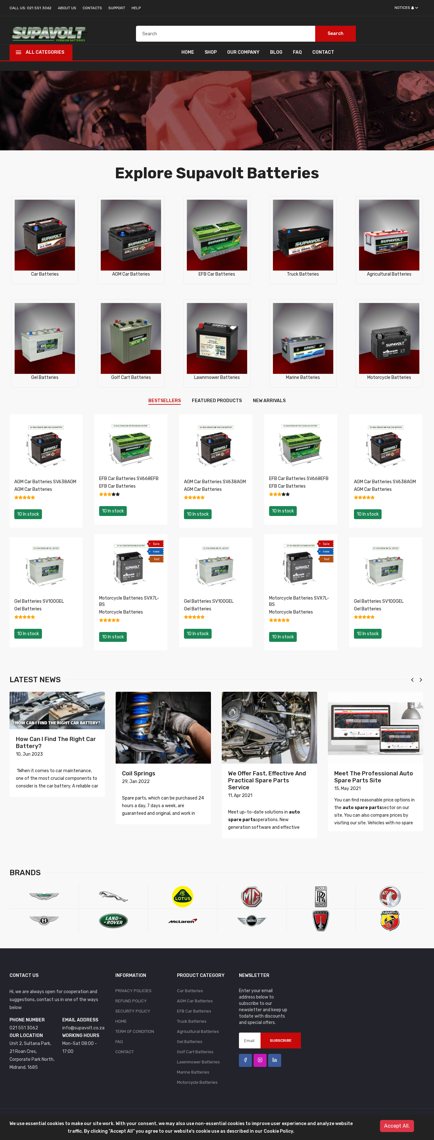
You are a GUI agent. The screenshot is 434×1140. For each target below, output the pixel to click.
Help (136, 8)
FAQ (297, 52)
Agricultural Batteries (389, 274)
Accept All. (397, 1126)
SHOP (211, 52)
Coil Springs (138, 773)
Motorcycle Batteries (389, 377)
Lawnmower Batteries (217, 377)
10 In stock (28, 514)
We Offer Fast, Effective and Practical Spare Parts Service (267, 780)
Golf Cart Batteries (131, 377)
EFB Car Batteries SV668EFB (129, 478)
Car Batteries (45, 274)
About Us (67, 8)
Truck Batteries (303, 274)
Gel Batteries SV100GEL (39, 601)
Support (116, 8)
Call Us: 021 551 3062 (30, 8)
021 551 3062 (24, 1028)
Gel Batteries (44, 377)
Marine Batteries (303, 377)
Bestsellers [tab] (164, 400)
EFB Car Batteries (217, 274)
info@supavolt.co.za (83, 1028)
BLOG (276, 52)
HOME (187, 52)
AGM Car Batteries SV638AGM (45, 481)
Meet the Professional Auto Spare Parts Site (373, 777)
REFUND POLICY (131, 1001)
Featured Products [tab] (217, 400)
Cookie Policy (278, 1131)
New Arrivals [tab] (269, 400)
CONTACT (323, 52)
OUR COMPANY (243, 52)
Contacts (92, 8)
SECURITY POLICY (132, 1011)
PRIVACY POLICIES (133, 990)
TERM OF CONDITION (134, 1031)
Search (335, 33)
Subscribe (281, 1040)
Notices (402, 7)
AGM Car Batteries (131, 274)
